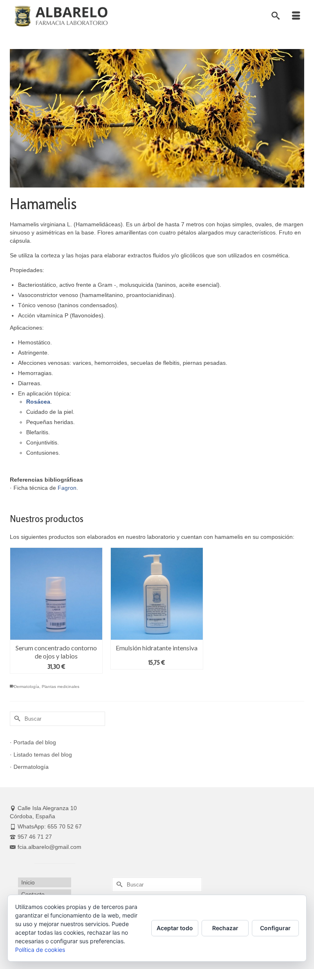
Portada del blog (34, 742)
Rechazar (225, 927)
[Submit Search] (16, 719)
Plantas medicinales (60, 686)
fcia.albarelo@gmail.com (49, 847)
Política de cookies (40, 949)
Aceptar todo (175, 927)
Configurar (275, 927)
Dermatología (26, 686)
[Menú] (296, 16)
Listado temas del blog (42, 754)
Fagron (67, 487)
